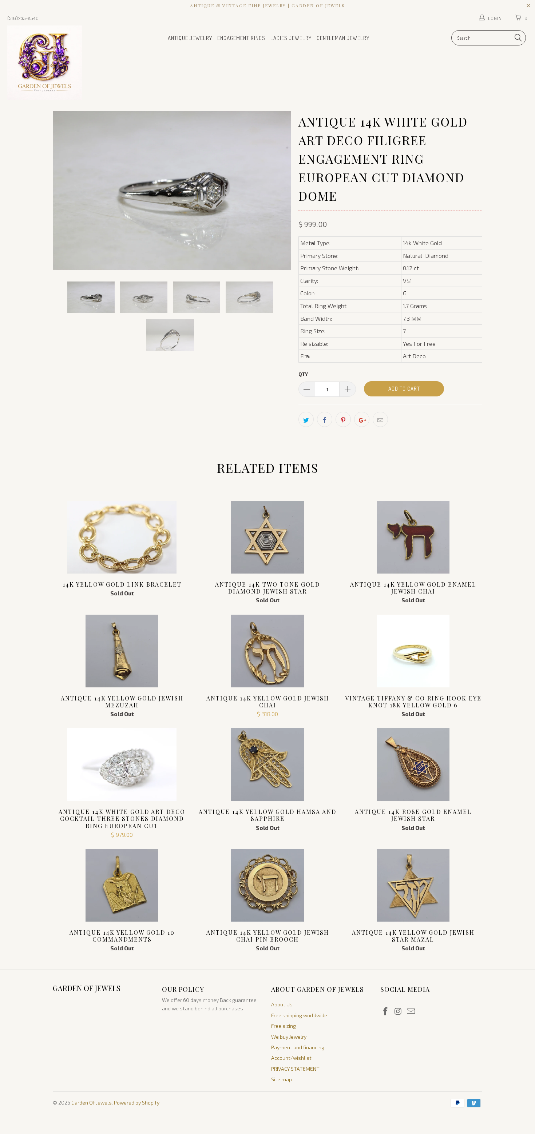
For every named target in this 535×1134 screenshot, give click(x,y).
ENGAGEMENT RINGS (241, 38)
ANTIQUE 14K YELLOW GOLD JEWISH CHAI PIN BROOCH (267, 885)
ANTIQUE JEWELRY (190, 38)
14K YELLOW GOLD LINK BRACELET (122, 537)
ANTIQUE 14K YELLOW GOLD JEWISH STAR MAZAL (413, 885)
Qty (303, 374)
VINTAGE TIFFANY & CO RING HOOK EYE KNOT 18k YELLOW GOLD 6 (413, 651)
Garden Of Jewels (91, 1102)
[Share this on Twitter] (306, 419)
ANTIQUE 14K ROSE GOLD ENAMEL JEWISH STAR (413, 764)
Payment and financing (297, 1047)
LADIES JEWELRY (291, 38)
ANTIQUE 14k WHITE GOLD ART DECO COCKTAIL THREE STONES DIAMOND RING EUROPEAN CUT (122, 764)
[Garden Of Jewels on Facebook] (385, 1011)
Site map (281, 1079)
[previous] (65, 190)
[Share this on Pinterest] (343, 419)
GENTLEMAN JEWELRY (343, 38)
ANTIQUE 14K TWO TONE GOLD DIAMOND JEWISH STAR (267, 537)
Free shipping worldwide (299, 1015)
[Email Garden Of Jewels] (410, 1011)
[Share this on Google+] (361, 419)
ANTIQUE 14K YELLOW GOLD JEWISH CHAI (267, 651)
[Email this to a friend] (380, 419)
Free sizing (283, 1026)
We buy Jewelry (288, 1037)
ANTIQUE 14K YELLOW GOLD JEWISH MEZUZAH (122, 651)
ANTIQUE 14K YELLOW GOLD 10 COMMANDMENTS (122, 885)
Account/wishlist (291, 1058)
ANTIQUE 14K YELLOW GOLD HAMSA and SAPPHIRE (267, 764)
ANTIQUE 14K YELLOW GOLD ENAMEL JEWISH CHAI (413, 537)
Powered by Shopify (136, 1102)
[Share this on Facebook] (324, 419)
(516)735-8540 (23, 18)
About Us (282, 1004)
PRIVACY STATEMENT (295, 1069)
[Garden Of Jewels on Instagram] (398, 1011)
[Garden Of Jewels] (46, 62)
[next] (278, 190)
